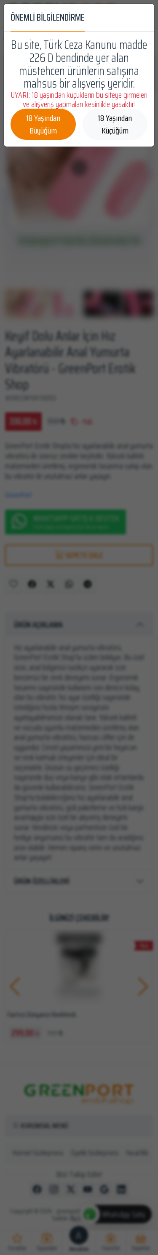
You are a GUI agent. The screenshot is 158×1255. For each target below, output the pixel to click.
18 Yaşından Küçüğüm (115, 124)
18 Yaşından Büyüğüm (43, 124)
